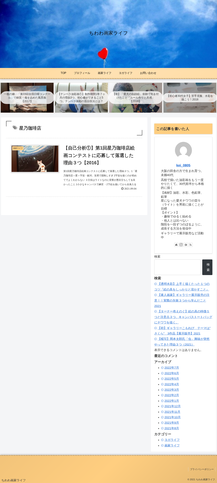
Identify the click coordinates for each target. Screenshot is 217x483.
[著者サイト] (176, 245)
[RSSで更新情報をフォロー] (191, 245)
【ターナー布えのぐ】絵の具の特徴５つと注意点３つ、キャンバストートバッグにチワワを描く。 (183, 317)
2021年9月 (171, 422)
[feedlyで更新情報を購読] (186, 245)
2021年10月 (172, 417)
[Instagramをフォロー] (181, 245)
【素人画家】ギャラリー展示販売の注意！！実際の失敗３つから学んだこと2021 (182, 300)
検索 (157, 256)
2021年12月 (172, 406)
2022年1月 (171, 400)
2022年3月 (171, 389)
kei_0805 (183, 165)
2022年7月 (171, 367)
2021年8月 (171, 428)
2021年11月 (172, 412)
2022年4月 (171, 384)
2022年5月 (171, 378)
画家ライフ (172, 445)
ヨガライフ (172, 440)
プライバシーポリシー (202, 469)
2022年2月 (171, 395)
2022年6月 (171, 373)
